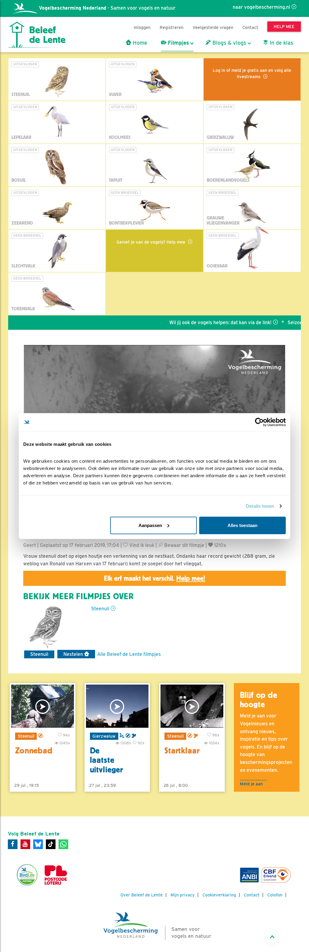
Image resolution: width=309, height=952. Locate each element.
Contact (250, 27)
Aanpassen (150, 525)
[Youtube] (25, 844)
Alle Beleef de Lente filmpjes (129, 654)
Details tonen (260, 506)
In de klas (280, 43)
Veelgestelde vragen (213, 27)
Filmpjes (177, 43)
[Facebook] (13, 844)
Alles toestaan (242, 525)
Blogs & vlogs (228, 43)
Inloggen (142, 27)
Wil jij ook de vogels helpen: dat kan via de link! (205, 322)
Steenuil (100, 609)
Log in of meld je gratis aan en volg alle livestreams (252, 73)
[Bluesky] (38, 844)
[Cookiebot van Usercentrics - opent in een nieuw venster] (259, 422)
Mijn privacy (182, 895)
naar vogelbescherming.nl (261, 7)
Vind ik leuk (141, 545)
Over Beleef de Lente (141, 895)
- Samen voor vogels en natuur (107, 8)
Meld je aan (251, 783)
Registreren (171, 27)
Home (139, 43)
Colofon (274, 895)
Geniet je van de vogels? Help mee (151, 241)
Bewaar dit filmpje (183, 545)
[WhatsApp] (63, 844)
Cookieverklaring (219, 895)
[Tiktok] (51, 844)
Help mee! (190, 578)
